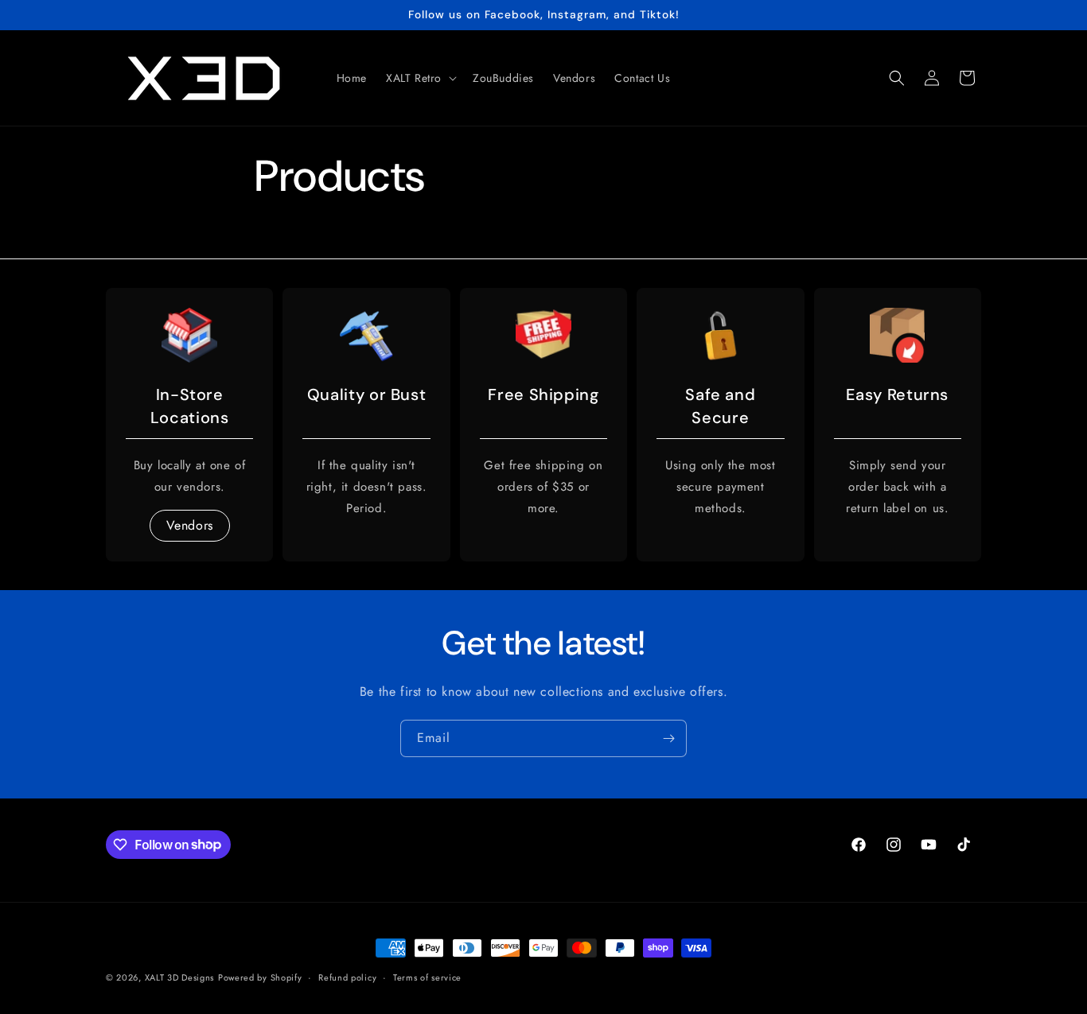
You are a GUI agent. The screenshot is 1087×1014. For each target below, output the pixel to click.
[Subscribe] (668, 738)
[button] (419, 78)
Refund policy (347, 976)
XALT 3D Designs (180, 977)
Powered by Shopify (260, 977)
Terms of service (427, 976)
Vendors (189, 524)
